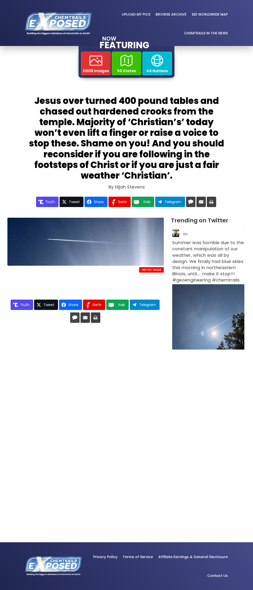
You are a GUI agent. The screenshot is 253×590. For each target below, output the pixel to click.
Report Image (151, 270)
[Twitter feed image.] (208, 332)
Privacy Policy (105, 556)
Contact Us (217, 575)
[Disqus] (85, 398)
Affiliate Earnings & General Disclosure (193, 556)
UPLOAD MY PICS (136, 14)
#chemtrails (226, 280)
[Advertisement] (196, 431)
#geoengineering (191, 280)
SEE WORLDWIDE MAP (210, 14)
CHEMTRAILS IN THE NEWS (206, 33)
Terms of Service (138, 556)
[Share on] (190, 202)
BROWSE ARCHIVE (171, 14)
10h (186, 234)
